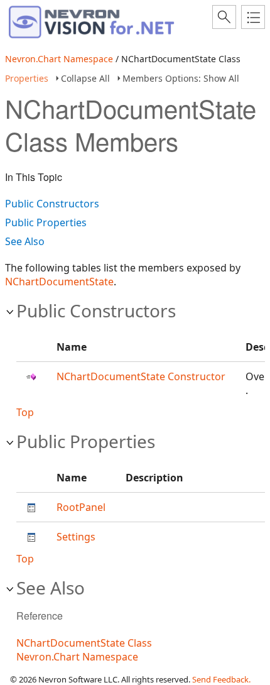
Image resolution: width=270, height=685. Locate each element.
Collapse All (85, 78)
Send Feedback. (221, 679)
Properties (26, 78)
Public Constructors (52, 204)
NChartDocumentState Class (84, 643)
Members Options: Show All (180, 78)
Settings (76, 537)
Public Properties (46, 222)
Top (25, 412)
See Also (25, 241)
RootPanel (81, 507)
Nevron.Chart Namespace (59, 59)
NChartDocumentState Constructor (141, 376)
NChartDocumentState (59, 281)
